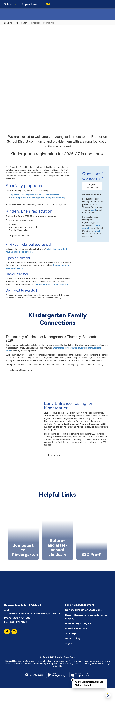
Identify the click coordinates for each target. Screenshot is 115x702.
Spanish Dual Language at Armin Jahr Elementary (35, 194)
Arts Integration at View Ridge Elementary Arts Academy (38, 197)
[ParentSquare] (34, 675)
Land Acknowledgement (79, 604)
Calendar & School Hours (21, 370)
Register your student (19, 235)
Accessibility (73, 638)
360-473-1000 (22, 617)
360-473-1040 (18, 622)
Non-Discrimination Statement (83, 609)
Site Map (70, 633)
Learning (8, 22)
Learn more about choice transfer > (51, 284)
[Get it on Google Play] (56, 675)
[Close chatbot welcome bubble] (73, 680)
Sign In (69, 643)
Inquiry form (54, 455)
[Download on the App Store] (79, 675)
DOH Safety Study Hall (78, 623)
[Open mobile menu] (109, 4)
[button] (10, 4)
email (93, 209)
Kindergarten (21, 22)
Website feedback (76, 628)
